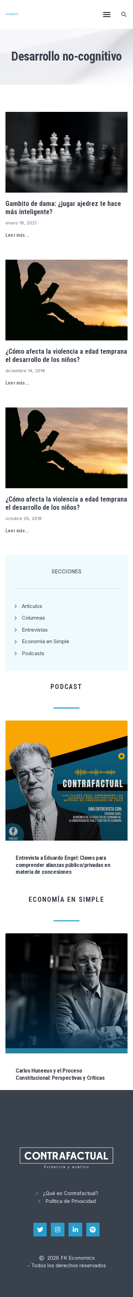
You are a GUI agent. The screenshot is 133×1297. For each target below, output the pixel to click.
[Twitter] (40, 1229)
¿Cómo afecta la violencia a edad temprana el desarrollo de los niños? (66, 355)
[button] (107, 14)
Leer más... (17, 235)
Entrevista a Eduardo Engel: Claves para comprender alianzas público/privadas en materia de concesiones (63, 864)
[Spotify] (93, 1229)
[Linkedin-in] (75, 1229)
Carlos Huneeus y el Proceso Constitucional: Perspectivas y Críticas (60, 1074)
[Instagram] (57, 1229)
